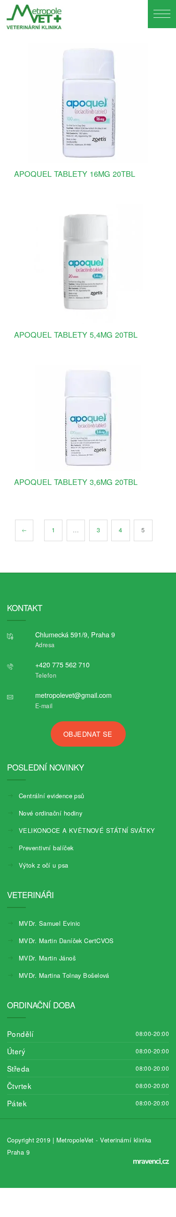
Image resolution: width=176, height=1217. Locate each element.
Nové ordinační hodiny (50, 813)
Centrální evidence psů (51, 795)
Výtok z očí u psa (44, 865)
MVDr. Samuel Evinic (49, 923)
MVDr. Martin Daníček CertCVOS (66, 940)
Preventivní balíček (46, 847)
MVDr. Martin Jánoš (47, 957)
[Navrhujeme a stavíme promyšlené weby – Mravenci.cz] (151, 1161)
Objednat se (88, 734)
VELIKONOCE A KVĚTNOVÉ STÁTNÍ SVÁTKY (87, 830)
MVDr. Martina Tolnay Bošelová (64, 975)
